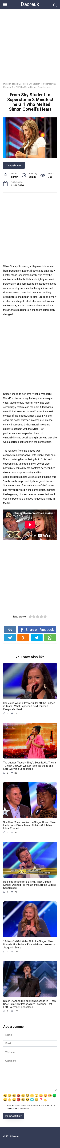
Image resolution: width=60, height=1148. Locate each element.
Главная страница (12, 83)
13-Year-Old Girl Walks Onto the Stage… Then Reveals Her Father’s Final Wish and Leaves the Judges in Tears (29, 944)
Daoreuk (30, 4)
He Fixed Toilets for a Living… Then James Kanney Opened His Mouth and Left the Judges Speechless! (29, 884)
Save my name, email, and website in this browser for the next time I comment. (31, 1107)
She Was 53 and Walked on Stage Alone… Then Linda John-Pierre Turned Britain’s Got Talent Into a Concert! (29, 825)
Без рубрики (13, 165)
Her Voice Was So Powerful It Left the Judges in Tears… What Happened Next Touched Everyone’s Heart (29, 706)
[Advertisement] (30, 48)
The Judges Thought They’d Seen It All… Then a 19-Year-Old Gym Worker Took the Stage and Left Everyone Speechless (29, 765)
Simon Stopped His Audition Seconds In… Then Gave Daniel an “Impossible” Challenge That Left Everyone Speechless (29, 1003)
